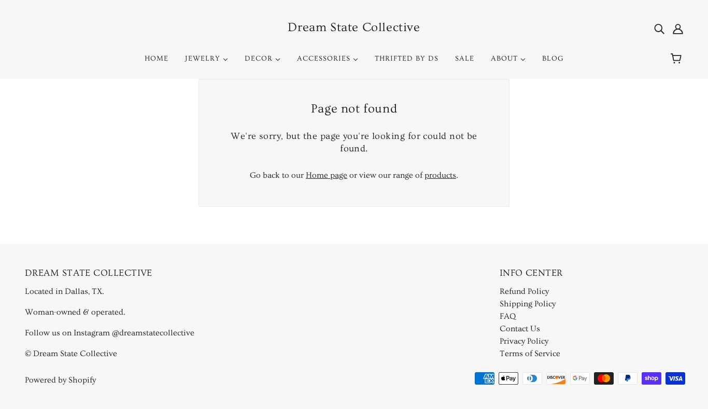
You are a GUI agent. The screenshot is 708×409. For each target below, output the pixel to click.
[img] (659, 27)
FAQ (508, 316)
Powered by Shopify (60, 380)
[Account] (678, 27)
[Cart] (677, 59)
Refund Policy (524, 291)
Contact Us (520, 328)
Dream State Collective (354, 27)
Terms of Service (530, 353)
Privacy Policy (524, 341)
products (440, 175)
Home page (326, 175)
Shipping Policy (528, 303)
